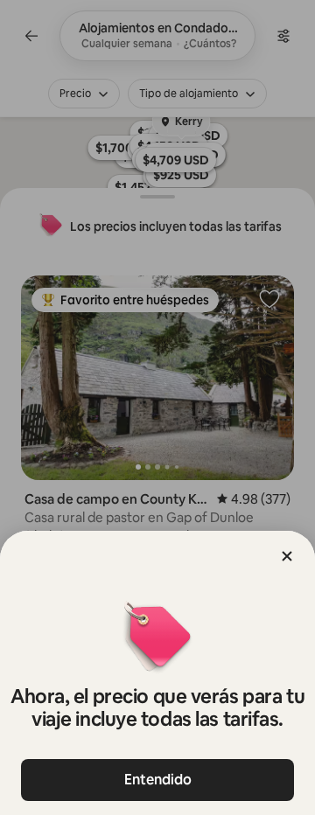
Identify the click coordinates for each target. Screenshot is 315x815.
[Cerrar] (287, 556)
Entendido (158, 779)
